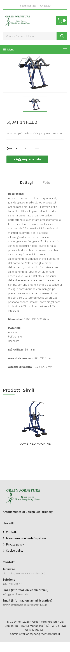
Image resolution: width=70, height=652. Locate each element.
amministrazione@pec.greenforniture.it (25, 604)
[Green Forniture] (17, 20)
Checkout (45, 5)
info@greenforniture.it (15, 594)
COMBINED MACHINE (35, 443)
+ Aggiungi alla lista (27, 159)
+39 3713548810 (12, 584)
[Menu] (65, 49)
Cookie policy (14, 550)
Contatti (11, 532)
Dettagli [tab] (27, 182)
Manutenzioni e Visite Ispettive (25, 538)
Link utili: (9, 523)
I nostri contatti (27, 5)
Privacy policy (14, 544)
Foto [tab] (46, 182)
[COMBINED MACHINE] (35, 418)
